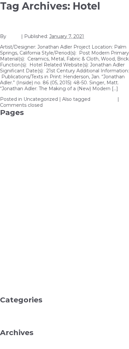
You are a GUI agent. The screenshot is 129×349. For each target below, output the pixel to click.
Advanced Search (20, 150)
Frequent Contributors (26, 197)
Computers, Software (24, 307)
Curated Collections (22, 173)
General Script (16, 203)
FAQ (5, 191)
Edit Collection (16, 179)
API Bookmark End (22, 162)
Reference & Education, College (37, 325)
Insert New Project (22, 221)
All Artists (10, 156)
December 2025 (18, 340)
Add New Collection (23, 132)
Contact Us (13, 168)
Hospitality (104, 99)
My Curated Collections (26, 245)
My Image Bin (16, 257)
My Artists (11, 239)
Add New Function (21, 138)
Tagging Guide (17, 292)
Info (4, 215)
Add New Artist (17, 126)
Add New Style (17, 144)
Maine (7, 227)
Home (7, 209)
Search (8, 287)
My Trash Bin (14, 269)
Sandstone (12, 281)
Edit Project (13, 185)
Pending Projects (20, 275)
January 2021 (15, 346)
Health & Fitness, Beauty (28, 313)
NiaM (14, 36)
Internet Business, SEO (27, 319)
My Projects (14, 263)
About (7, 120)
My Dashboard (17, 251)
